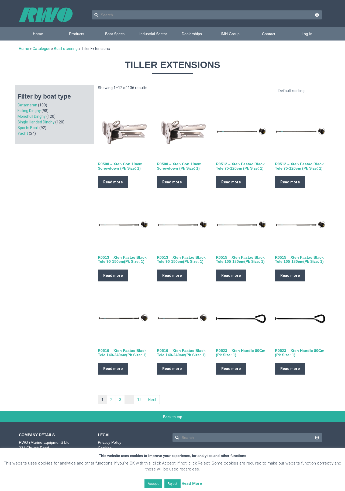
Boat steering (66, 48)
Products (76, 34)
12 (139, 400)
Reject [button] (172, 484)
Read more (113, 182)
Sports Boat (28, 128)
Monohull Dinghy (32, 116)
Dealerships (192, 34)
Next (152, 400)
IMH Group (230, 34)
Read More (192, 483)
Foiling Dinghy (29, 111)
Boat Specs (115, 34)
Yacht (23, 133)
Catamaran (27, 105)
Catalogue (41, 48)
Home (38, 34)
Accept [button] (153, 484)
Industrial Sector (153, 34)
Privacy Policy (109, 442)
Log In (307, 34)
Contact (268, 34)
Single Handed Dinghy (36, 122)
